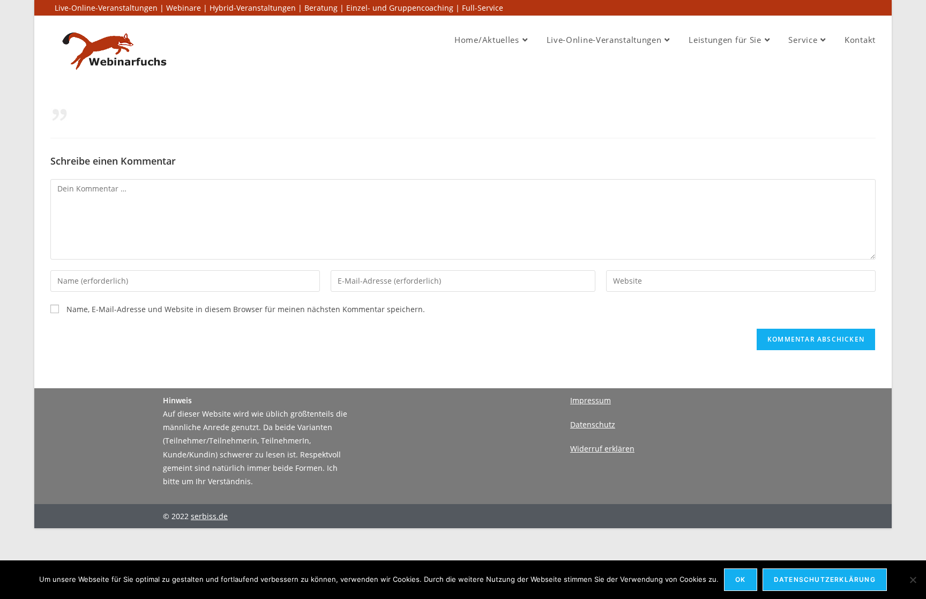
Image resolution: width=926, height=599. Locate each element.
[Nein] (912, 579)
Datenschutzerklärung (825, 579)
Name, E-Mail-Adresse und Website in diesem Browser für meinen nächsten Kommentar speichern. (245, 309)
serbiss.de (209, 516)
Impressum (590, 400)
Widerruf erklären (602, 448)
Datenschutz (592, 424)
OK (740, 579)
